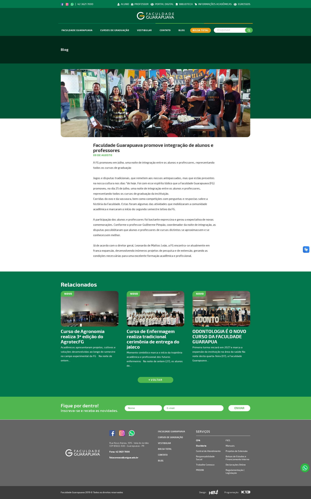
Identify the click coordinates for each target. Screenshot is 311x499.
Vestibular (144, 30)
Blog (182, 30)
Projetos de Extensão (237, 451)
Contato (165, 30)
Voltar (156, 380)
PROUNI (200, 470)
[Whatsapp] (72, 4)
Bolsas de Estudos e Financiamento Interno (237, 458)
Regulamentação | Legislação (235, 471)
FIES (228, 440)
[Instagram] (67, 4)
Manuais (230, 445)
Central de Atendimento (208, 451)
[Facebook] (62, 4)
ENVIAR (239, 408)
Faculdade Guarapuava (77, 30)
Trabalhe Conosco (205, 464)
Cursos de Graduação (114, 30)
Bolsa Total (200, 30)
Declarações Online (236, 464)
